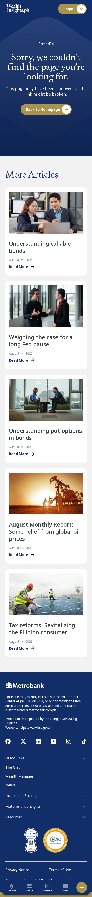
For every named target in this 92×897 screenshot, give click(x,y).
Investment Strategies (23, 795)
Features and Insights (22, 806)
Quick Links (14, 758)
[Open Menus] (81, 887)
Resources (13, 817)
